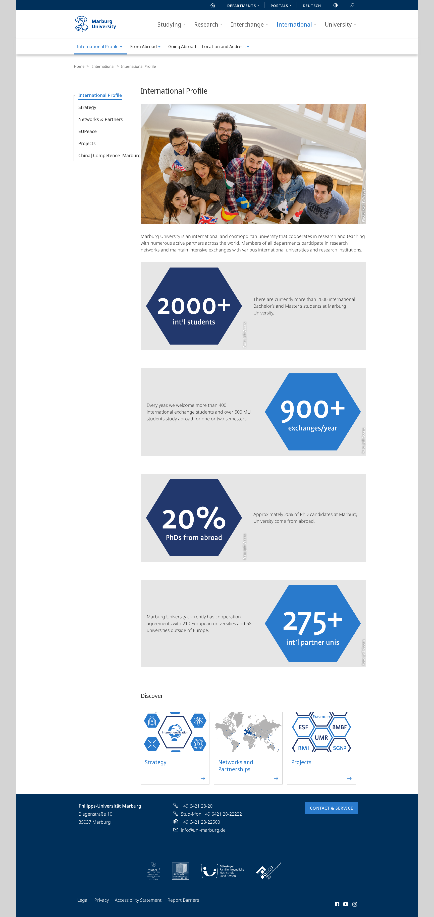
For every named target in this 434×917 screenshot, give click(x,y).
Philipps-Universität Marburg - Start (105, 24)
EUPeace (87, 131)
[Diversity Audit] (153, 871)
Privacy (101, 900)
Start (212, 5)
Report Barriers (183, 900)
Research (206, 24)
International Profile (98, 46)
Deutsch (312, 5)
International (294, 24)
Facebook (337, 905)
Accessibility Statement (138, 900)
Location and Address (223, 46)
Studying (169, 24)
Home (79, 66)
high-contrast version (335, 5)
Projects (87, 143)
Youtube (345, 905)
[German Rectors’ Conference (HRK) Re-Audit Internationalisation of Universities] (180, 871)
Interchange (247, 24)
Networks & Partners (100, 119)
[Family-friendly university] (222, 871)
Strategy (87, 107)
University (338, 24)
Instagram (355, 905)
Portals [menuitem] (279, 5)
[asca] (269, 871)
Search (352, 5)
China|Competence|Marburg (109, 155)
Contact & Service (331, 808)
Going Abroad (182, 46)
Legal (82, 900)
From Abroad (143, 46)
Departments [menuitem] (241, 5)
